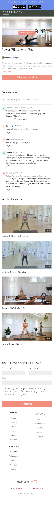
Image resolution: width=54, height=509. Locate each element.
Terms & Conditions (35, 488)
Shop (14, 431)
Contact (13, 439)
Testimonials (13, 456)
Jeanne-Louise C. (13, 107)
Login (40, 436)
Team (14, 426)
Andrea (9, 173)
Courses (13, 451)
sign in (5, 99)
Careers (13, 422)
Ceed (8, 139)
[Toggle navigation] (49, 13)
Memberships (40, 423)
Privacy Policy (16, 488)
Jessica (9, 152)
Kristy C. (10, 126)
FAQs (13, 435)
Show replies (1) (23, 119)
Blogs (13, 418)
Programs (40, 419)
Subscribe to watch (25, 77)
